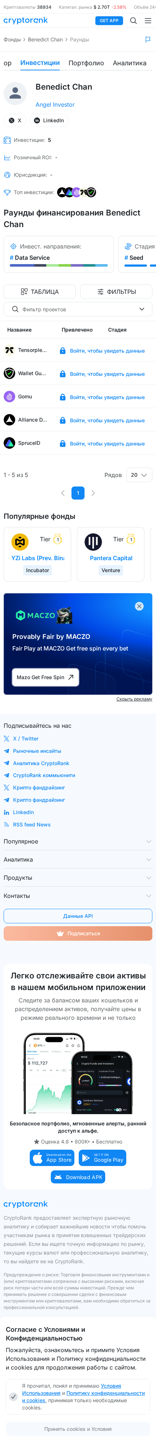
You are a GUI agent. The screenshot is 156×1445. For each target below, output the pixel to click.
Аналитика (130, 63)
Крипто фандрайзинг (39, 787)
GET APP (109, 20)
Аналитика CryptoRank (41, 763)
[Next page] (93, 493)
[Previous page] (62, 493)
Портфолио (86, 63)
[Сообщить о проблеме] (148, 39)
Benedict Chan (45, 39)
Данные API (78, 916)
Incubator (37, 570)
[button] (52, 1158)
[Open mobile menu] (148, 20)
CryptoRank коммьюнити (44, 775)
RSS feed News (32, 824)
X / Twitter (25, 738)
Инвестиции (40, 62)
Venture (111, 570)
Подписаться (83, 933)
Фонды (12, 39)
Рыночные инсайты (37, 751)
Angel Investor (55, 104)
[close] (139, 606)
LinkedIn (23, 812)
